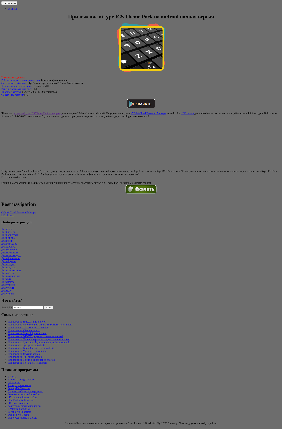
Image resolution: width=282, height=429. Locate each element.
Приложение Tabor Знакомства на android (31, 348)
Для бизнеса (8, 232)
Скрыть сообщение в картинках (25, 391)
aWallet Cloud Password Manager (148, 113)
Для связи (6, 279)
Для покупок (8, 267)
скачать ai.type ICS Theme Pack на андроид (38, 113)
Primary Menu (9, 3)
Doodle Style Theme (18, 414)
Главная (12, 8)
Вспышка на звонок (19, 408)
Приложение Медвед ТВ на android (27, 351)
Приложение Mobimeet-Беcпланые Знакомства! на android (40, 324)
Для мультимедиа (11, 255)
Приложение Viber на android (24, 330)
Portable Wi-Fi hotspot (19, 411)
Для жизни (7, 240)
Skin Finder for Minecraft (21, 400)
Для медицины (9, 252)
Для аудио (6, 229)
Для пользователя (11, 270)
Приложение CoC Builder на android (28, 327)
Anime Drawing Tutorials (21, 379)
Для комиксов (9, 249)
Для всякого (8, 237)
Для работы (7, 273)
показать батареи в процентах (24, 406)
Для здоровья (8, 246)
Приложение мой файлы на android (27, 362)
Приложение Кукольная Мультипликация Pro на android (39, 342)
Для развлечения (10, 276)
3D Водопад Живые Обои (22, 397)
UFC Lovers (187, 113)
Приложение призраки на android (26, 345)
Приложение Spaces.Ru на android (27, 321)
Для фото (6, 290)
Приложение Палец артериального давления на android (39, 339)
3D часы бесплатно (18, 403)
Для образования (10, 258)
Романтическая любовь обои (24, 394)
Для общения (8, 261)
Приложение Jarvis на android (24, 354)
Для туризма (8, 284)
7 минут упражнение (19, 385)
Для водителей (9, 234)
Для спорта (7, 281)
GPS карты (14, 382)
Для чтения (7, 293)
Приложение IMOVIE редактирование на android (35, 336)
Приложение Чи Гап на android (25, 356)
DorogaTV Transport (19, 388)
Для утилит (7, 287)
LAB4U (12, 376)
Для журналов (9, 243)
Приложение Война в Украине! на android (31, 359)
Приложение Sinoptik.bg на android (27, 333)
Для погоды (8, 264)
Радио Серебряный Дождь (22, 417)
